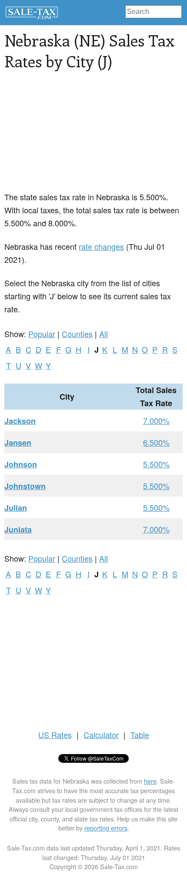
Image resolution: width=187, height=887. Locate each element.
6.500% (156, 442)
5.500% (156, 464)
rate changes (101, 246)
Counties (77, 333)
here (150, 780)
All (103, 333)
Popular (41, 333)
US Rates (55, 734)
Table (139, 734)
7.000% (156, 420)
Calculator (101, 734)
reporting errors (105, 827)
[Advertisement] (69, 136)
